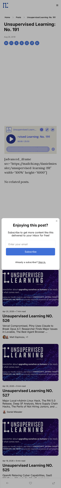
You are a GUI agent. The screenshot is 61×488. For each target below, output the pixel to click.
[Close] (56, 221)
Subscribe (30, 251)
